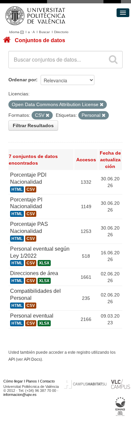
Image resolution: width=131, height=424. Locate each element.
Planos (31, 381)
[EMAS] (120, 406)
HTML (17, 189)
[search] (113, 60)
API (11, 359)
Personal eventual (31, 316)
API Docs (32, 359)
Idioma (14, 32)
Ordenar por (22, 79)
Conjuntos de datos (40, 40)
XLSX (44, 263)
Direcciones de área (34, 273)
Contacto (47, 381)
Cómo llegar (13, 381)
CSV (31, 189)
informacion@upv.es (20, 395)
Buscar (44, 32)
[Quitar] (101, 105)
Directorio (61, 32)
